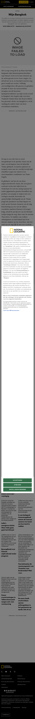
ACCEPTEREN (17, 480)
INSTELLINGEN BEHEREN (17, 489)
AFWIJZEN (17, 485)
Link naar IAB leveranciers (11, 310)
